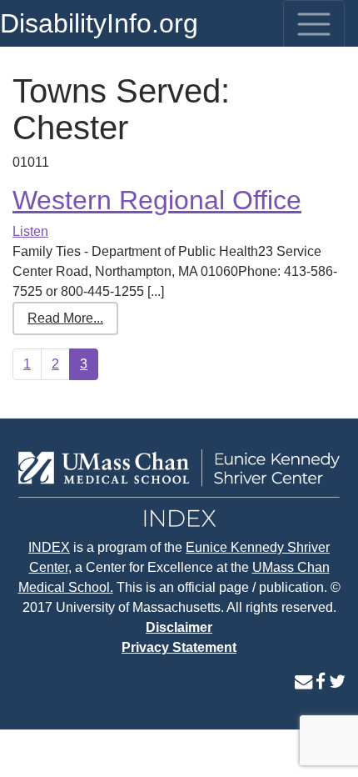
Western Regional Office (156, 200)
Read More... (65, 318)
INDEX (49, 547)
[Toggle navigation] (314, 24)
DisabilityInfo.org (99, 23)
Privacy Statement (179, 647)
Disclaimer (179, 627)
